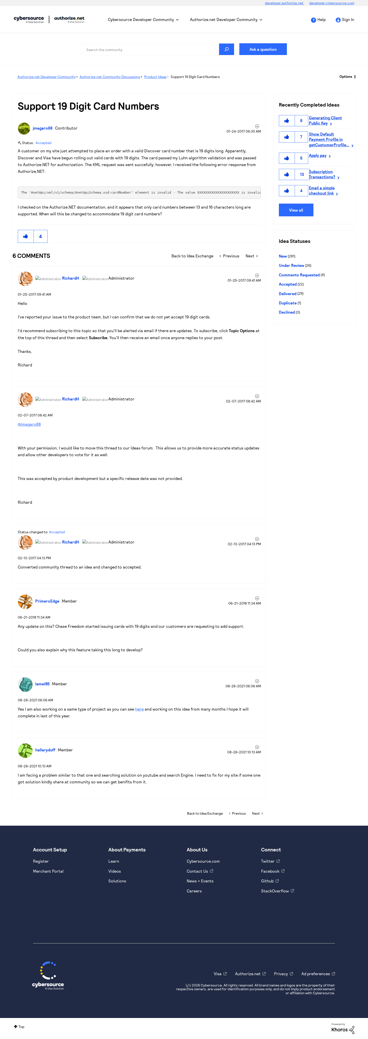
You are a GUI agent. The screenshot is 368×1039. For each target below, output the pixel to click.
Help (321, 19)
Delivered (287, 293)
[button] (26, 236)
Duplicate (288, 302)
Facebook (270, 871)
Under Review (291, 265)
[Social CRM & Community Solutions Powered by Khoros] (343, 1028)
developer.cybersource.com (331, 3)
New (283, 256)
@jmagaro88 (29, 424)
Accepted (43, 143)
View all (296, 210)
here (139, 709)
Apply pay (317, 155)
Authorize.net (248, 973)
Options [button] (345, 76)
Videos (114, 871)
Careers (194, 890)
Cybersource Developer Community (29, 19)
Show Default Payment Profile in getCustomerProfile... (329, 139)
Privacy (281, 973)
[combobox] (157, 49)
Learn (113, 861)
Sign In (348, 19)
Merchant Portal (48, 871)
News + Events (200, 880)
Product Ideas (155, 77)
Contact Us (197, 871)
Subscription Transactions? (322, 174)
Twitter (268, 861)
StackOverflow (275, 890)
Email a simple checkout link (322, 190)
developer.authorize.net (284, 3)
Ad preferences (315, 973)
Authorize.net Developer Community (224, 19)
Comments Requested (299, 274)
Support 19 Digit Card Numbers (88, 106)
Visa (218, 973)
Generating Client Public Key (325, 120)
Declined (287, 312)
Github (267, 880)
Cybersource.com (203, 861)
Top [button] (21, 1026)
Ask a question (263, 49)
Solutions (117, 880)
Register (41, 861)
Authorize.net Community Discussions (110, 77)
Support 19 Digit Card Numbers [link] (195, 77)
